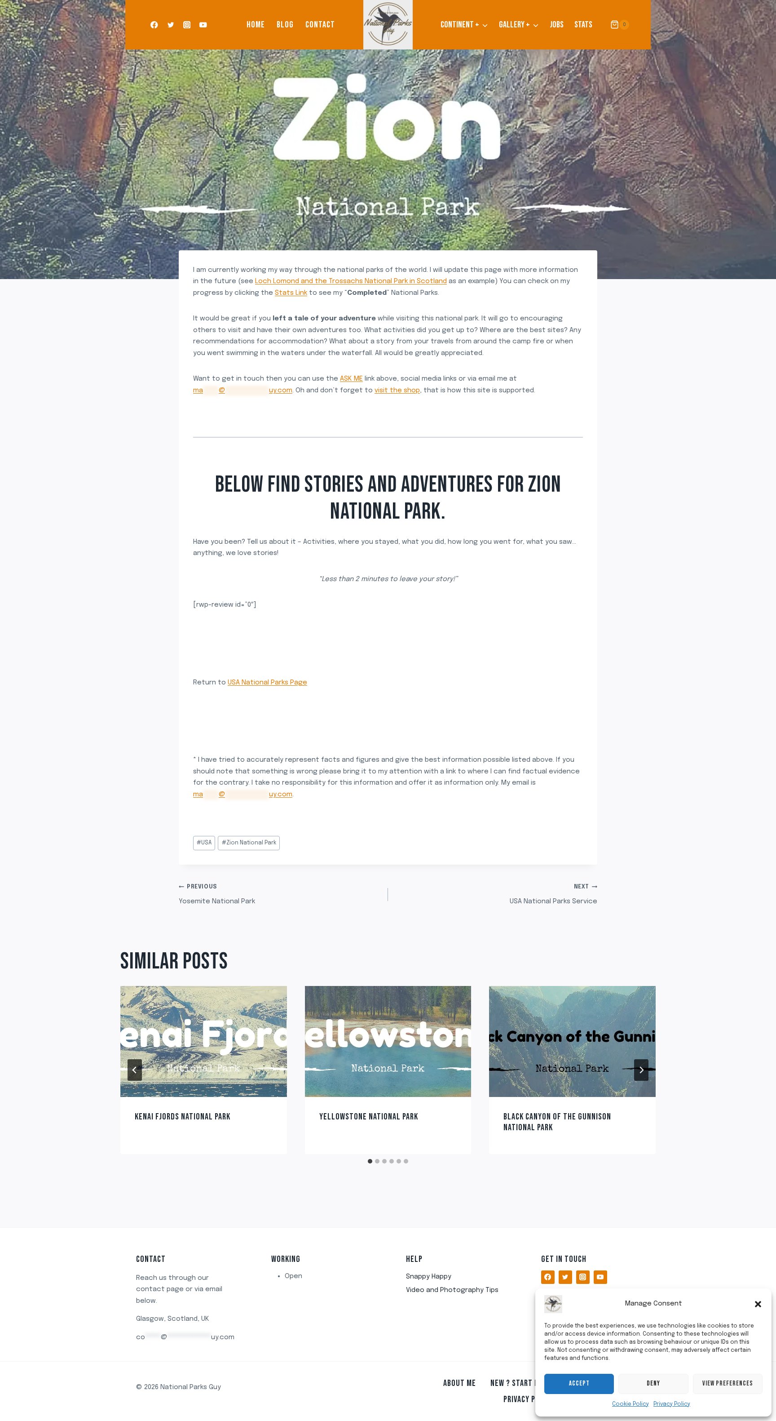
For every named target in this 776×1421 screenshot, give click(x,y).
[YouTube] (203, 25)
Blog (285, 24)
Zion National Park (249, 843)
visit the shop (397, 390)
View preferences (727, 1383)
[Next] (641, 1070)
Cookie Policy (630, 1404)
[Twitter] (170, 25)
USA (204, 843)
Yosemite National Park (217, 894)
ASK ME (351, 378)
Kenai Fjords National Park (182, 1116)
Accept (579, 1383)
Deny (653, 1383)
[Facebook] (154, 25)
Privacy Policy (671, 1404)
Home (256, 24)
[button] (758, 1304)
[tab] (370, 1161)
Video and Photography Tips (452, 1290)
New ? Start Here (520, 1383)
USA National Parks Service (553, 894)
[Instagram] (187, 25)
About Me (459, 1383)
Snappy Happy (428, 1276)
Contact (320, 24)
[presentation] (203, 1041)
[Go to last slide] (135, 1070)
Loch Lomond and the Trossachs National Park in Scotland (351, 281)
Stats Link (291, 293)
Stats (583, 24)
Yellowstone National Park (368, 1116)
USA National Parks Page (267, 682)
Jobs (557, 24)
